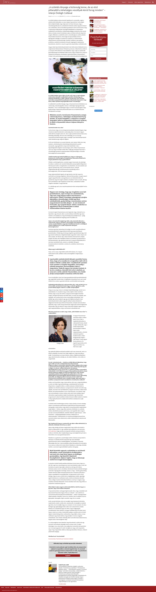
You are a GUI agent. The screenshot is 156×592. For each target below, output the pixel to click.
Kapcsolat (7, 587)
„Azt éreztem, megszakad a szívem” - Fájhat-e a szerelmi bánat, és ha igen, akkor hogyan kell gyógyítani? (100, 100)
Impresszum (19, 587)
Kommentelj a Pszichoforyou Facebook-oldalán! (60, 539)
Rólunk (2, 587)
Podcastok (130, 2)
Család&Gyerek (68, 16)
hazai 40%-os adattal (68, 369)
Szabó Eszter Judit (55, 16)
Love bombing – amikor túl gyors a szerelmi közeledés (99, 90)
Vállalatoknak (148, 2)
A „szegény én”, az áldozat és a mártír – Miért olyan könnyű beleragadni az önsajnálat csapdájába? (100, 96)
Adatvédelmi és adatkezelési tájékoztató (31, 587)
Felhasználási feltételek (49, 587)
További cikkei (62, 584)
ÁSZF (42, 587)
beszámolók (56, 221)
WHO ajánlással (52, 431)
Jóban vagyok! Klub (138, 2)
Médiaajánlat (13, 587)
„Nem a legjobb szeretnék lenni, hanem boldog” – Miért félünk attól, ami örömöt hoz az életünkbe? (100, 82)
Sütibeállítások (58, 587)
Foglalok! (67, 555)
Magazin (124, 2)
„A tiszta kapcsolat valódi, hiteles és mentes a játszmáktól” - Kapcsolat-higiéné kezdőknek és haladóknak (97, 88)
